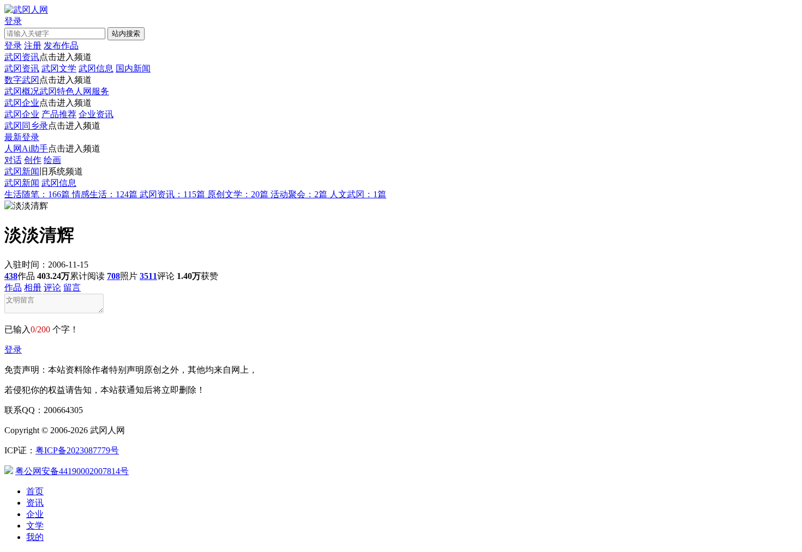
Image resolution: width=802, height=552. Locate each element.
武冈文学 (58, 68)
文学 (35, 525)
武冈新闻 (21, 171)
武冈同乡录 (26, 125)
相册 (32, 287)
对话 (13, 160)
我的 (35, 537)
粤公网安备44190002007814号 (72, 471)
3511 (148, 276)
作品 (13, 287)
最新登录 (21, 137)
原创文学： (237, 194)
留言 (72, 287)
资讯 (35, 502)
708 (113, 276)
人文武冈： (358, 194)
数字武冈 (21, 79)
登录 (13, 349)
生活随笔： (37, 194)
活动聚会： (299, 194)
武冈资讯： (172, 194)
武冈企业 (21, 102)
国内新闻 (133, 68)
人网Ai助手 (26, 148)
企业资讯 (96, 114)
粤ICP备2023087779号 (77, 450)
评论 (52, 287)
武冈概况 (21, 91)
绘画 (52, 160)
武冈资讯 (21, 57)
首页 (35, 491)
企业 (35, 514)
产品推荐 (58, 114)
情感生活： (104, 194)
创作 (32, 160)
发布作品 (61, 45)
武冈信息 (96, 68)
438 (10, 276)
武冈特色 (56, 91)
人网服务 (91, 91)
